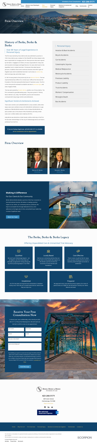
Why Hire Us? (21, 427)
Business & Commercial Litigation (57, 427)
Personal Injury (41, 427)
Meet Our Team (13, 217)
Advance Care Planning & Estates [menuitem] (32, 6)
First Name (11, 328)
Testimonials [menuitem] (83, 6)
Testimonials (71, 427)
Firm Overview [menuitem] (44, 6)
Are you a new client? (14, 339)
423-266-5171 (88, 2)
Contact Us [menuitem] (90, 6)
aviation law (39, 72)
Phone (10, 333)
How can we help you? (14, 344)
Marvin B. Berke (35, 77)
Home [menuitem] (22, 6)
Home (13, 427)
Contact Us (80, 427)
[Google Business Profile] (52, 407)
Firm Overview (31, 427)
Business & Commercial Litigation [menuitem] (65, 6)
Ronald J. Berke (22, 90)
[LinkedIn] (48, 407)
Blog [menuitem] (77, 6)
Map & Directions (48, 403)
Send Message (24, 366)
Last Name (28, 328)
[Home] (11, 4)
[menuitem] (72, 51)
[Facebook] (45, 407)
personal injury (37, 84)
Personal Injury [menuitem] (52, 6)
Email (27, 333)
